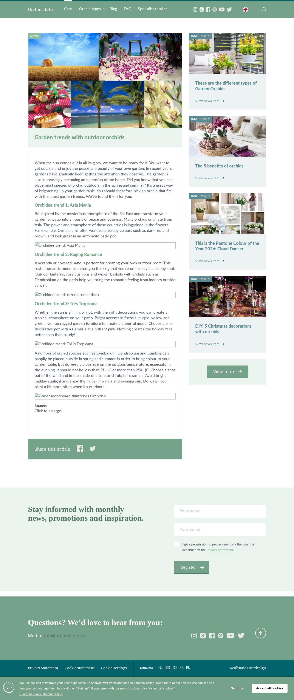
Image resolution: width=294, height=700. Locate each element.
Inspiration (200, 36)
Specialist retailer (152, 9)
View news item (207, 101)
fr (181, 667)
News (34, 36)
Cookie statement (79, 668)
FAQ (127, 9)
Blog (113, 9)
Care (68, 9)
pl (188, 667)
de (175, 667)
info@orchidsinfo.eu (65, 636)
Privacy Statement (220, 550)
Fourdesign (256, 668)
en (168, 667)
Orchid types (90, 9)
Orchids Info (40, 9)
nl (160, 667)
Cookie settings (114, 668)
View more (224, 371)
